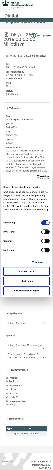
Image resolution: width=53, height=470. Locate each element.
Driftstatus (36, 462)
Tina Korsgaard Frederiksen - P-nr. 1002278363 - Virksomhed (24, 356)
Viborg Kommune (17, 323)
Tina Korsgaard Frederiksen (19, 119)
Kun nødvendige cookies (26, 290)
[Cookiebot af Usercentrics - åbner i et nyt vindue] (37, 177)
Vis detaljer (38, 262)
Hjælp (38, 35)
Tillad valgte (26, 281)
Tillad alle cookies (26, 271)
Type (9, 428)
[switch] (45, 231)
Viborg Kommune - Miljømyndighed (25, 345)
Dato (30, 428)
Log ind (48, 36)
